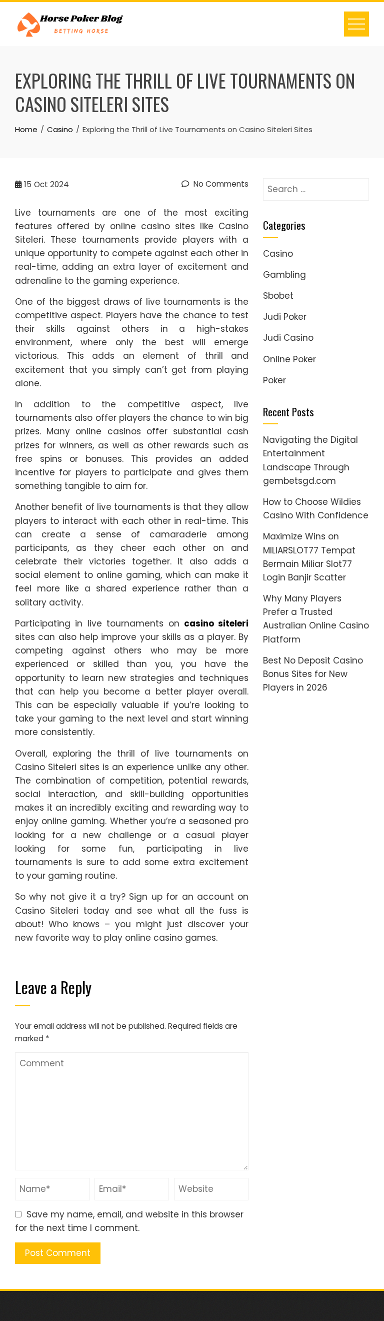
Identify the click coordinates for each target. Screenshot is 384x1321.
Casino (278, 254)
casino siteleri (216, 623)
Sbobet (278, 296)
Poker (274, 380)
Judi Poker (284, 317)
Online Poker (289, 359)
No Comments (220, 184)
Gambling (284, 275)
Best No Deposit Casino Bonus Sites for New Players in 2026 (313, 674)
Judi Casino (288, 338)
